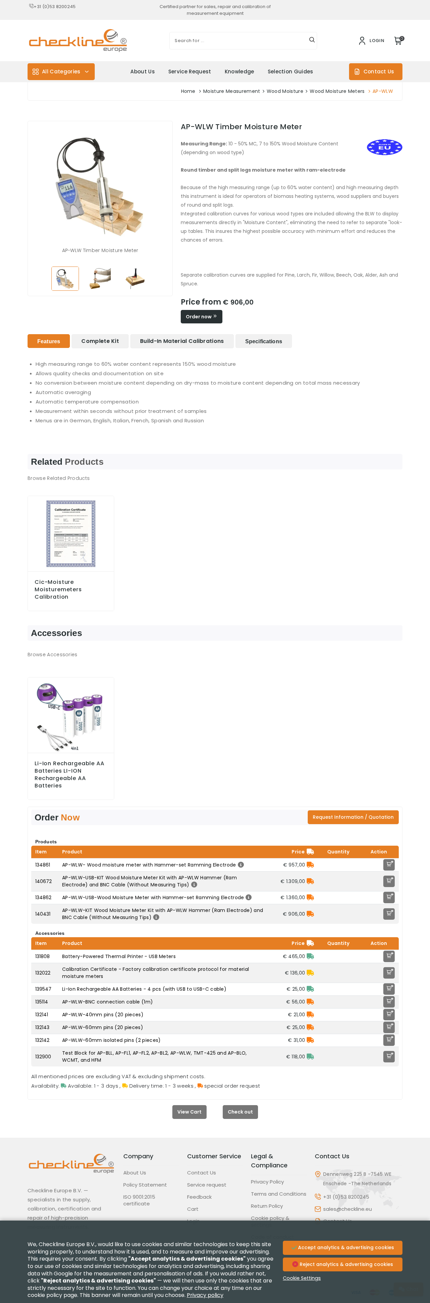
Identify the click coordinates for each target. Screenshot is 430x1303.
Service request (189, 71)
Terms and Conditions (278, 1194)
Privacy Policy (267, 1181)
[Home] (71, 1169)
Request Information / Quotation (353, 817)
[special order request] (310, 864)
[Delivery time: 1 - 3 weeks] (310, 973)
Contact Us (378, 71)
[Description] (240, 864)
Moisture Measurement (231, 91)
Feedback (199, 1197)
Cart (193, 1209)
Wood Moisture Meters (337, 91)
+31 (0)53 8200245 (55, 6)
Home (188, 91)
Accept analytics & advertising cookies (345, 1247)
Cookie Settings (302, 1278)
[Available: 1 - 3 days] (310, 956)
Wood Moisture (285, 91)
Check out (240, 1111)
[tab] (49, 341)
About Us (142, 71)
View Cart (189, 1111)
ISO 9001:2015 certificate (139, 1200)
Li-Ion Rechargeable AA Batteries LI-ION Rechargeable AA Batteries (69, 774)
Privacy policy (205, 1295)
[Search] (312, 40)
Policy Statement (145, 1185)
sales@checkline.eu (347, 1209)
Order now (199, 316)
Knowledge (239, 71)
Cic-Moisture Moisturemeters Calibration (58, 589)
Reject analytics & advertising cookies (345, 1264)
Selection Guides (290, 71)
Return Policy (267, 1206)
